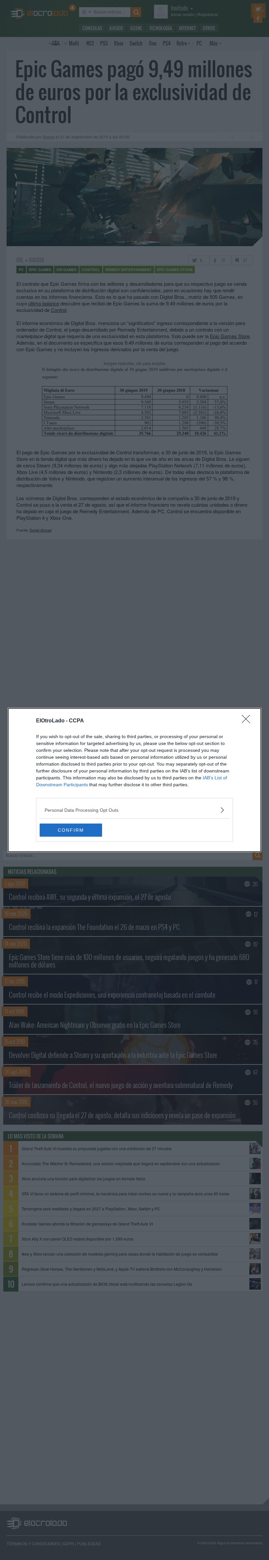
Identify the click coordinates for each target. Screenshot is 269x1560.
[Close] (248, 721)
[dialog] (134, 780)
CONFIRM (71, 830)
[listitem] (134, 810)
